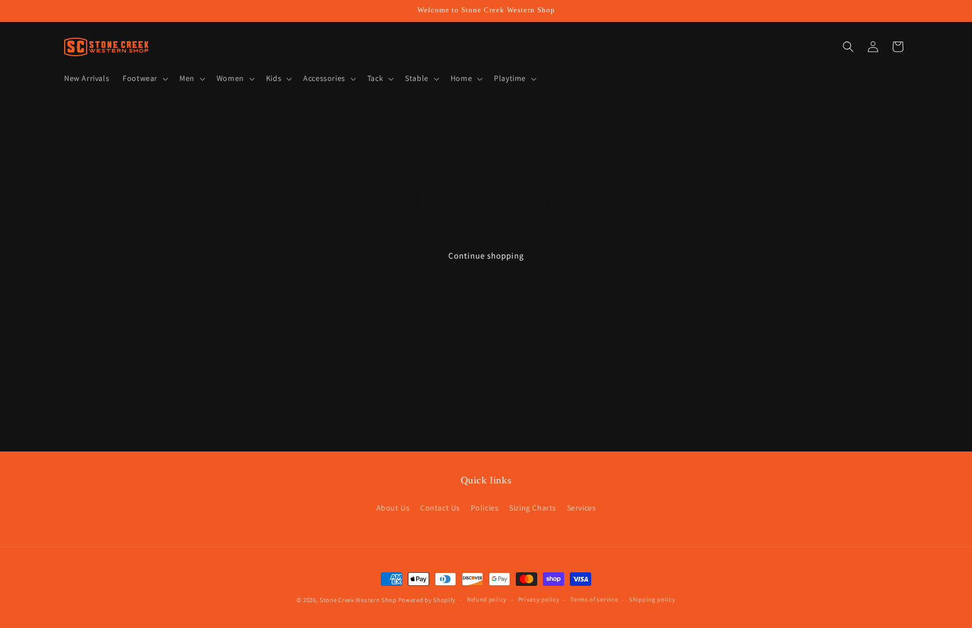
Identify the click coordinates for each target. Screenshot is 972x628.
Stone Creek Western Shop (358, 600)
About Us (393, 508)
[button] (144, 78)
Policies (485, 508)
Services (581, 508)
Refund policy (487, 599)
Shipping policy (652, 599)
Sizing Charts (532, 508)
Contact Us (440, 508)
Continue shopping (486, 255)
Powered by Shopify (427, 600)
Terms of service (594, 599)
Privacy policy (539, 599)
